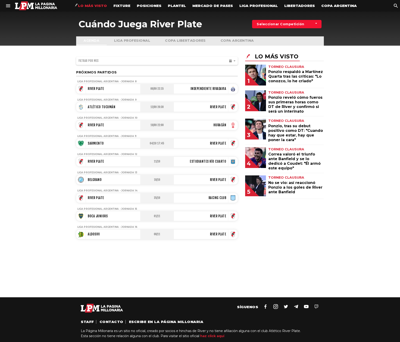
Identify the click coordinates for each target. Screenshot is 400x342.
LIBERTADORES (299, 5)
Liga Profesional (132, 40)
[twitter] (286, 306)
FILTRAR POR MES (88, 61)
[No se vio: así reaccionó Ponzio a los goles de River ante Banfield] (259, 195)
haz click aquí (212, 336)
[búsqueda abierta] (396, 6)
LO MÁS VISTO (92, 5)
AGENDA (91, 40)
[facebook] (265, 306)
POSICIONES (149, 5)
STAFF (87, 322)
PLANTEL (177, 5)
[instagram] (275, 306)
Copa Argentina (237, 40)
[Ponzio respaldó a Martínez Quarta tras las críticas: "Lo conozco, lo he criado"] (259, 84)
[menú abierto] (8, 6)
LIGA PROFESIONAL (258, 5)
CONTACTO (111, 322)
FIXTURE (121, 5)
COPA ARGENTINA (339, 5)
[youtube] (306, 306)
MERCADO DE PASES (212, 5)
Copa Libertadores (185, 40)
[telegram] (296, 306)
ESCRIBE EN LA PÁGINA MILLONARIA (166, 322)
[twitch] (316, 306)
